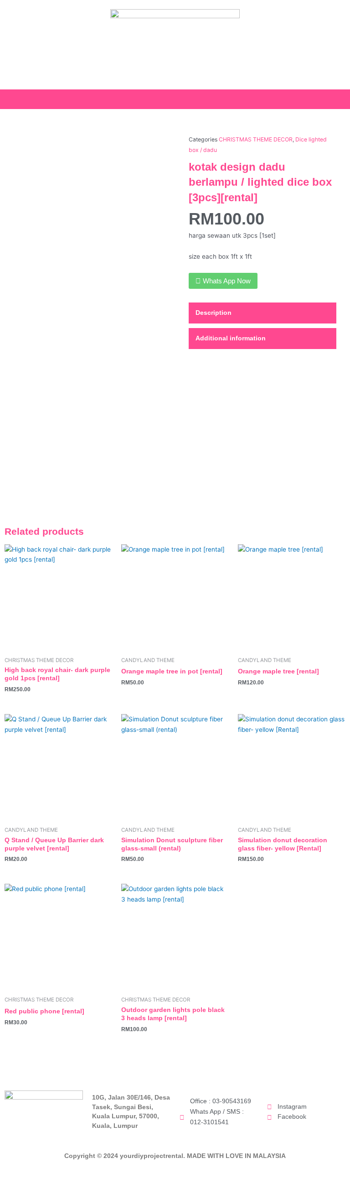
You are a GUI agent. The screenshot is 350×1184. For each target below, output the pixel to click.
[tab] (262, 313)
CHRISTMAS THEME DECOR (256, 139)
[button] (343, 96)
